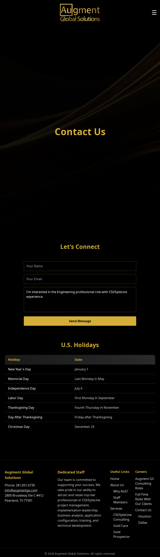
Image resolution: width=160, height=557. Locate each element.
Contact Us (143, 510)
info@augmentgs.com (21, 490)
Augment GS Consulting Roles (144, 483)
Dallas (142, 522)
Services (116, 508)
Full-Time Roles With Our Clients (143, 499)
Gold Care (120, 526)
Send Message (80, 321)
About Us (117, 485)
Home (114, 479)
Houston (144, 516)
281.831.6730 (25, 485)
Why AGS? (120, 491)
